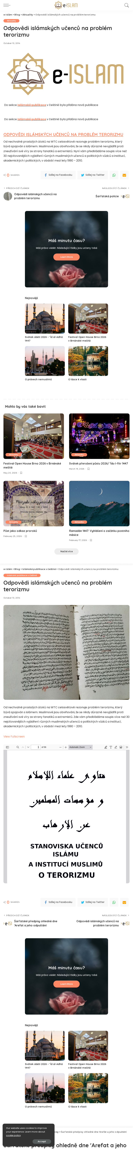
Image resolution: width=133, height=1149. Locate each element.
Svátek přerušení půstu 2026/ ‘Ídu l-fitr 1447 (98, 463)
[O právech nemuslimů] (45, 361)
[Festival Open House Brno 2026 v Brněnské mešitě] (88, 319)
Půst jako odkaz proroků (20, 531)
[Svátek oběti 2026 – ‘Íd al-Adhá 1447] (45, 319)
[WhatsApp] (114, 175)
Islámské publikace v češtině (22, 575)
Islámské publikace (31, 105)
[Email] (124, 175)
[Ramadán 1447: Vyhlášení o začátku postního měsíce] (99, 503)
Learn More (66, 257)
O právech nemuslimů (38, 379)
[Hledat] (126, 5)
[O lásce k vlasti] (88, 361)
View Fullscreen (14, 737)
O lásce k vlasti (77, 379)
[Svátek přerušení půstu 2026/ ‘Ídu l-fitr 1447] (99, 436)
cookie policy (13, 1135)
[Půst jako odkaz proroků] (33, 503)
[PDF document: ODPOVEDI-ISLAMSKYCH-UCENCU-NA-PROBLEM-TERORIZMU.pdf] (66, 813)
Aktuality (11, 20)
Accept (42, 1141)
